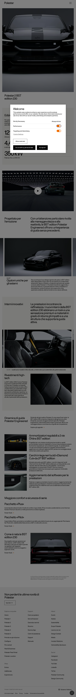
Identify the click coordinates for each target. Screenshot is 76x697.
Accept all (42, 147)
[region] (38, 129)
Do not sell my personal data (24, 147)
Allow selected (20, 141)
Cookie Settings (18, 134)
